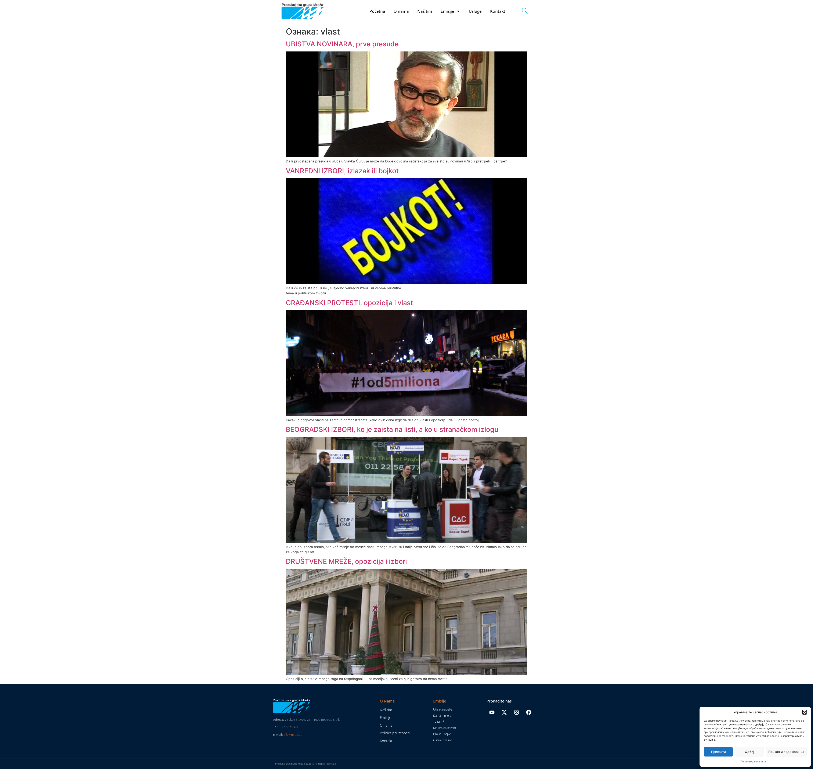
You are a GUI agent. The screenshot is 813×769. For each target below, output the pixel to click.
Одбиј (749, 752)
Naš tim (424, 11)
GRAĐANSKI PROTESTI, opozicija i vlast (349, 303)
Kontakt (497, 11)
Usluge (475, 11)
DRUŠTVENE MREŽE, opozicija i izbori (346, 561)
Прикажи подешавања (786, 752)
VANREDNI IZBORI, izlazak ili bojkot (342, 171)
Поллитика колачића (753, 761)
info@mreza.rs (293, 735)
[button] (804, 712)
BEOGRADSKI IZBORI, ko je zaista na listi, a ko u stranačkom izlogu (392, 429)
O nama (401, 11)
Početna (377, 11)
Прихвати (718, 752)
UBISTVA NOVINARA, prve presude (342, 44)
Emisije (447, 11)
